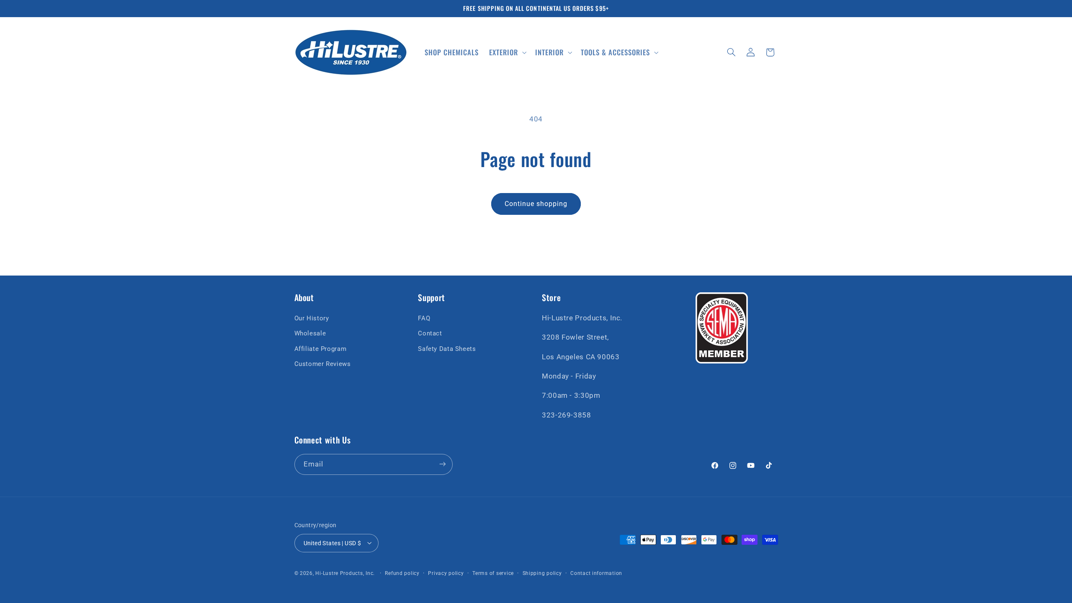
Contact (430, 333)
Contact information (596, 573)
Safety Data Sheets (447, 348)
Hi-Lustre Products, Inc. (345, 573)
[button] (507, 52)
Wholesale (310, 333)
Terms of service (493, 573)
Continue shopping (536, 204)
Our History (311, 318)
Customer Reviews (322, 364)
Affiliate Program (320, 348)
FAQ (424, 318)
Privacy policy (446, 573)
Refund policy (402, 573)
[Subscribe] (442, 464)
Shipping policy (542, 573)
